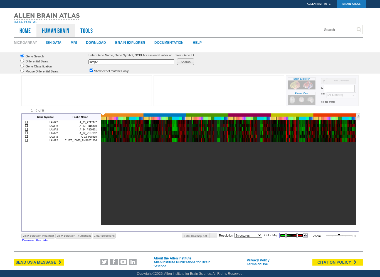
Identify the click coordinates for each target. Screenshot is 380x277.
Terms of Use (257, 264)
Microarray (25, 43)
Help (197, 43)
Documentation (169, 43)
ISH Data (53, 43)
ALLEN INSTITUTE (318, 4)
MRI (74, 43)
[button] (185, 62)
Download (96, 43)
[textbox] (131, 61)
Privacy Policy (258, 260)
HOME (25, 30)
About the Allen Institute (172, 258)
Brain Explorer (130, 43)
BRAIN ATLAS (351, 4)
